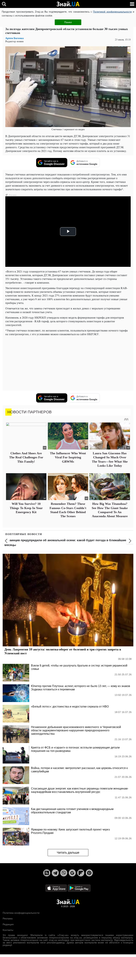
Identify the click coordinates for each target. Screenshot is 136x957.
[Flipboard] (80, 872)
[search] (4, 4)
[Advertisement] (68, 363)
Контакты (8, 930)
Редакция (8, 924)
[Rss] (46, 872)
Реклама (8, 918)
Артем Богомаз (14, 38)
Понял (68, 22)
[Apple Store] (56, 887)
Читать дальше (68, 852)
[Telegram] (55, 872)
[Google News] (72, 872)
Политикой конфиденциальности (112, 11)
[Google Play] (79, 887)
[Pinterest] (89, 872)
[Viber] (63, 872)
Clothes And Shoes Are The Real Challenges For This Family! (26, 457)
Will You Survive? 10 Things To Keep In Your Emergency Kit (26, 508)
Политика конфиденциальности (21, 912)
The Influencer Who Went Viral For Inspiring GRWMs (68, 457)
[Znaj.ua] (68, 4)
